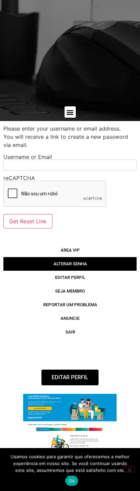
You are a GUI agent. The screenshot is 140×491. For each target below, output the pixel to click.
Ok (72, 480)
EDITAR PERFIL (70, 277)
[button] (70, 112)
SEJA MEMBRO (70, 291)
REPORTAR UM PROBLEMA (70, 304)
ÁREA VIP (70, 250)
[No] (129, 469)
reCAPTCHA (19, 178)
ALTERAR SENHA (70, 263)
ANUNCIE (70, 318)
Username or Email (27, 157)
